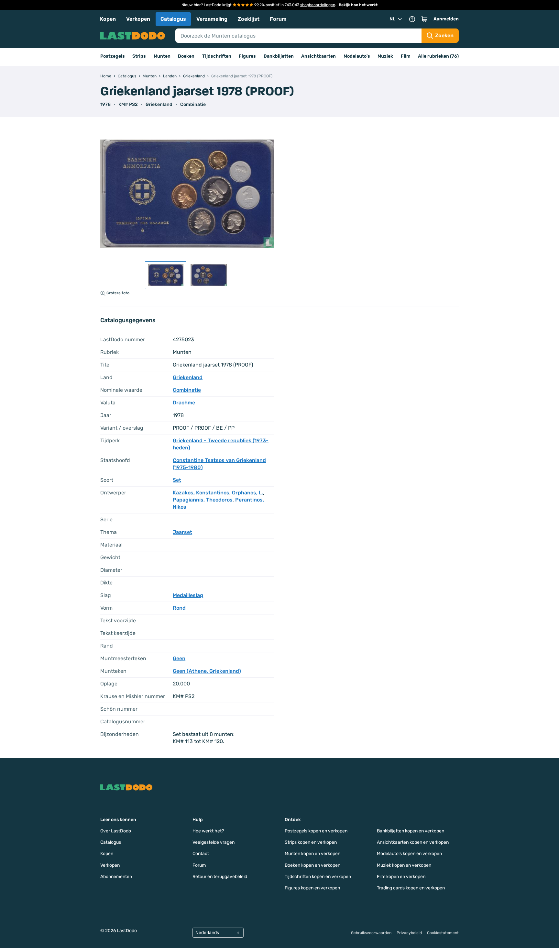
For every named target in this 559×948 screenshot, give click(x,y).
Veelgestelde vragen (213, 842)
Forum (278, 19)
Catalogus (173, 19)
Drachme (184, 403)
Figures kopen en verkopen (312, 888)
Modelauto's (357, 56)
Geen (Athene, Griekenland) (207, 671)
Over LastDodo (115, 831)
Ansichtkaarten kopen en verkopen (413, 842)
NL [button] (392, 19)
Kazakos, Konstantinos (201, 493)
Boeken (186, 56)
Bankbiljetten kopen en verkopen (410, 831)
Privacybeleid (409, 933)
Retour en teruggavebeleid (219, 876)
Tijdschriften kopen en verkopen (318, 876)
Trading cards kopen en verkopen (411, 888)
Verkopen (138, 19)
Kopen (108, 19)
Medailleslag (188, 595)
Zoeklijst (248, 19)
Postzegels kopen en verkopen (316, 831)
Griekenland (159, 104)
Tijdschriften (216, 56)
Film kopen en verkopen (401, 876)
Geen (179, 658)
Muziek (385, 56)
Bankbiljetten (279, 56)
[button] (424, 19)
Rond (179, 608)
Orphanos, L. (247, 493)
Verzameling (211, 19)
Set (177, 480)
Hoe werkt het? (208, 831)
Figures (247, 56)
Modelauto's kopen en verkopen (409, 853)
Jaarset (182, 532)
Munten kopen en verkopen (312, 853)
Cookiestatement (443, 933)
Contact (200, 853)
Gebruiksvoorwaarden (371, 933)
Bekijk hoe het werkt (358, 5)
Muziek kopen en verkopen (404, 865)
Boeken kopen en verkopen (312, 865)
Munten (162, 56)
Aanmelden (446, 19)
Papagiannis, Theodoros (203, 500)
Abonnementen (116, 876)
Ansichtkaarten (318, 56)
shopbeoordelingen (317, 5)
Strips (139, 56)
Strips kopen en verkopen (311, 842)
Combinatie (193, 104)
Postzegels (112, 56)
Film (406, 56)
